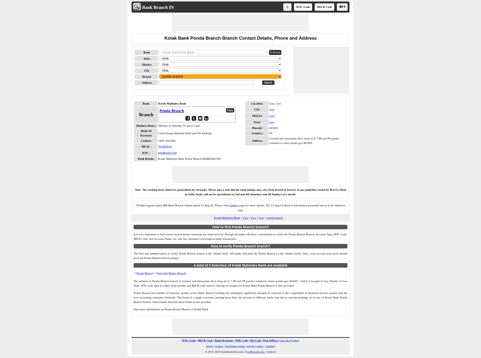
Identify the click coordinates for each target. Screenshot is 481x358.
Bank (147, 52)
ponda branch (275, 217)
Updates (233, 205)
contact (219, 346)
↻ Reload (275, 52)
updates (270, 346)
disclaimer (231, 346)
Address (147, 82)
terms (242, 346)
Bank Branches (224, 340)
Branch (146, 76)
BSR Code (241, 340)
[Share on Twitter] (193, 118)
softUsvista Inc (256, 351)
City (146, 70)
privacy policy (255, 346)
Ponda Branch (172, 110)
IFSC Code (303, 6)
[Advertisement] (240, 22)
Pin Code (255, 340)
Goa (271, 109)
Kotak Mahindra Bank (227, 217)
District (146, 64)
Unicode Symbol (289, 340)
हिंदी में (342, 6)
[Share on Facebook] (187, 118)
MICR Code (324, 6)
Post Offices (270, 340)
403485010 (165, 146)
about (209, 346)
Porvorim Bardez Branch (171, 273)
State (147, 58)
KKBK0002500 (167, 152)
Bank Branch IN (158, 7)
